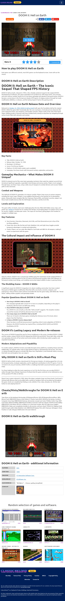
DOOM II (11, 209)
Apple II (47, 542)
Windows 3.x (6, 523)
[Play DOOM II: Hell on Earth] (29, 56)
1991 (19, 523)
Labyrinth (48, 527)
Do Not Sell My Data (25, 587)
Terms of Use (17, 575)
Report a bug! (10, 19)
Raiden (25, 546)
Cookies (37, 575)
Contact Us (36, 579)
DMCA (44, 575)
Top (11, 12)
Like (42, 19)
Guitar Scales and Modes (10, 509)
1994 (18, 472)
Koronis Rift (49, 509)
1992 (40, 523)
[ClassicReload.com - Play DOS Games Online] (6, 2)
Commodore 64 (49, 523)
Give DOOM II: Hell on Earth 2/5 (27, 62)
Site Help (8, 575)
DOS (18, 468)
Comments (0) (55, 62)
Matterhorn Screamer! (52, 546)
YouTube (56, 19)
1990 (19, 542)
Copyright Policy (53, 575)
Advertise (27, 579)
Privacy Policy (28, 575)
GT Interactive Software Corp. (25, 475)
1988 (40, 542)
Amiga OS (5, 542)
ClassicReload (5, 12)
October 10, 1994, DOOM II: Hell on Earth (21, 108)
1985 (61, 523)
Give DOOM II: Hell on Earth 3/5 (31, 62)
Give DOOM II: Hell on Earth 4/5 (35, 62)
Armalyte (26, 527)
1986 (61, 542)
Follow (48, 19)
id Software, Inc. (21, 479)
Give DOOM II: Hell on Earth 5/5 (39, 62)
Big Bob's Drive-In (29, 509)
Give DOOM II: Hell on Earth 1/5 (24, 62)
